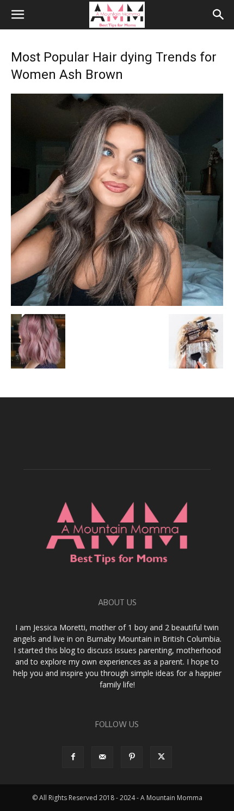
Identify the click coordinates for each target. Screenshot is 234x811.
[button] (17, 14)
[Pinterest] (132, 757)
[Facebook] (73, 757)
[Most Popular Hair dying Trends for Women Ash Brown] (117, 303)
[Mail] (102, 757)
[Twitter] (161, 757)
